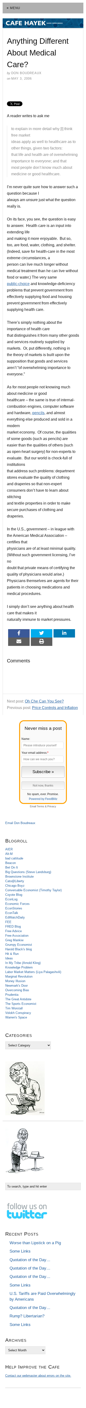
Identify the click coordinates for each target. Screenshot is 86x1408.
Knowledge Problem (19, 967)
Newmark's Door (16, 985)
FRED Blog (13, 926)
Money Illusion (15, 981)
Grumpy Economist (18, 944)
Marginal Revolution (18, 976)
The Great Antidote (18, 999)
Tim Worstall (14, 1008)
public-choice (18, 284)
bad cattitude (14, 858)
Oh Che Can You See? (44, 701)
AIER (9, 849)
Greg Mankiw (14, 940)
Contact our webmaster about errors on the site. (38, 1375)
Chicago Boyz (15, 885)
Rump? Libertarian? (27, 1316)
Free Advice (13, 931)
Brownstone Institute (19, 876)
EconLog (11, 899)
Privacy (51, 806)
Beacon (10, 863)
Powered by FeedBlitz (43, 799)
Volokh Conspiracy (18, 1013)
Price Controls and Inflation (55, 708)
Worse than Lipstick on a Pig (35, 1243)
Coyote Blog (13, 894)
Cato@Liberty (14, 881)
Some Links (20, 1251)
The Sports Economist (20, 1004)
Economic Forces (17, 904)
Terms (40, 806)
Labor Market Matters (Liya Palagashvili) (33, 972)
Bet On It (11, 867)
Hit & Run (12, 954)
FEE (8, 922)
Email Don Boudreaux (20, 823)
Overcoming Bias (17, 990)
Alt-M (9, 854)
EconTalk (11, 913)
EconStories (13, 908)
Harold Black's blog (18, 949)
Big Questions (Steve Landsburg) (28, 872)
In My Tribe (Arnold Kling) (23, 963)
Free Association (16, 935)
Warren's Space (16, 1017)
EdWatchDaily (15, 917)
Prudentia (11, 994)
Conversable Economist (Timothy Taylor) (33, 890)
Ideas (9, 958)
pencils (38, 413)
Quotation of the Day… (30, 1260)
